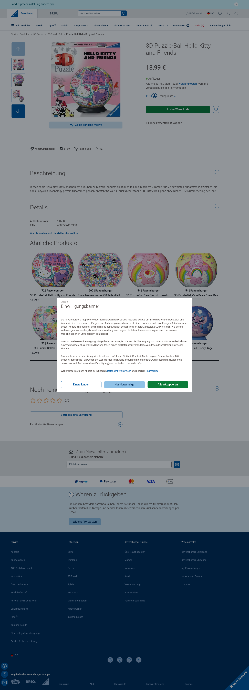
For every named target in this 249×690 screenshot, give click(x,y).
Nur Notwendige (124, 384)
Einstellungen (81, 384)
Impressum (152, 371)
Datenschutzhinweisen (119, 371)
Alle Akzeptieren (168, 384)
